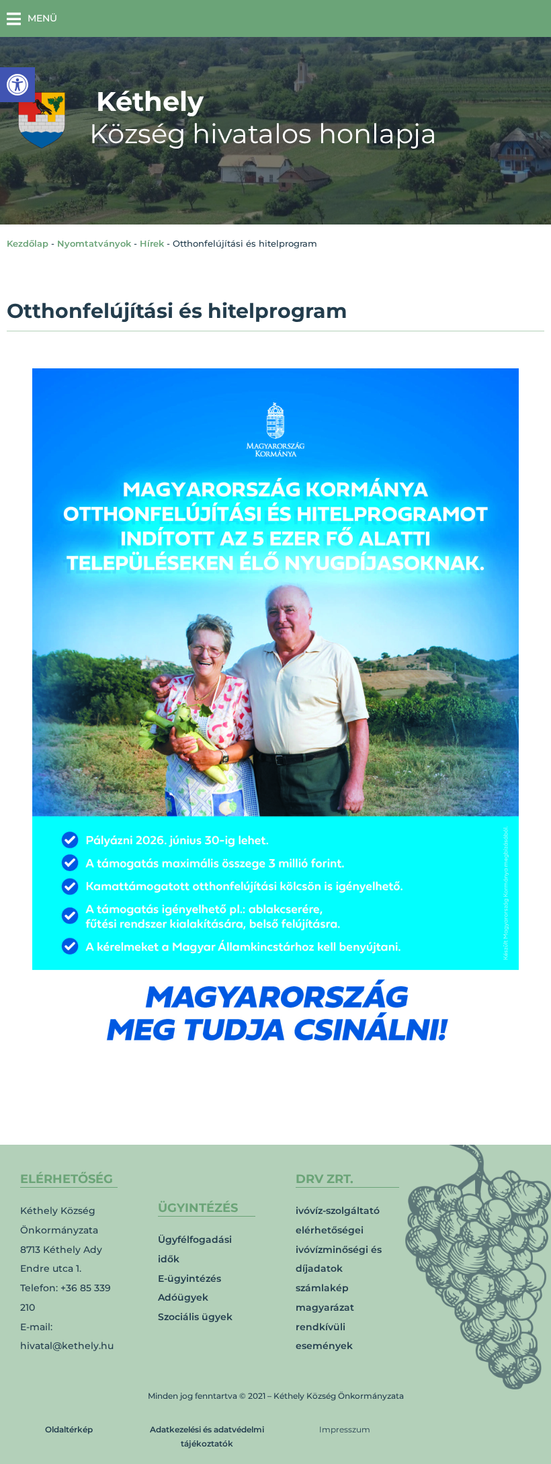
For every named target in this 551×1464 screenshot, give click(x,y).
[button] (32, 18)
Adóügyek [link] (183, 1297)
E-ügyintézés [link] (189, 1278)
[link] (17, 84)
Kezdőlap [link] (27, 243)
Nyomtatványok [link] (94, 243)
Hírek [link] (152, 243)
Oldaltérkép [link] (69, 1429)
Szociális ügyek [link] (195, 1317)
